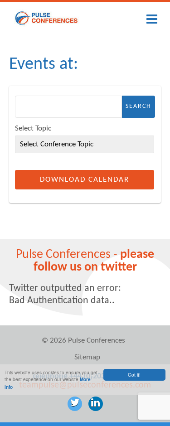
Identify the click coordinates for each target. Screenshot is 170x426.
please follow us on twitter (94, 261)
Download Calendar (84, 180)
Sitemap (87, 357)
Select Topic (33, 128)
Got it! (134, 374)
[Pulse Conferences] (46, 25)
